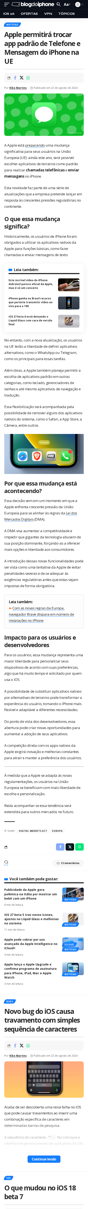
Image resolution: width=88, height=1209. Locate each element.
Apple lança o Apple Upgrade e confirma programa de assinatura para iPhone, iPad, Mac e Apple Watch (30, 970)
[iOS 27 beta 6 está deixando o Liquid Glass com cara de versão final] (68, 321)
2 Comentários (70, 863)
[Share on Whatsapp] (28, 77)
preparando (35, 145)
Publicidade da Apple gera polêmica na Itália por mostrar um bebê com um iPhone (30, 894)
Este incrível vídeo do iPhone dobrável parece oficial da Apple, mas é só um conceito (31, 284)
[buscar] (59, 4)
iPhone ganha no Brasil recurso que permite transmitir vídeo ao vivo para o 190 (31, 302)
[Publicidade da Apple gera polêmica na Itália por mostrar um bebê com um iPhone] (73, 894)
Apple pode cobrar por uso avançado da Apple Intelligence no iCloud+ (30, 943)
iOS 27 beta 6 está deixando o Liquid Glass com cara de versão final (30, 320)
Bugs (9, 1001)
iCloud (69, 944)
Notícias (12, 24)
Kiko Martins (18, 88)
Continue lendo (44, 1159)
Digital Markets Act (33, 830)
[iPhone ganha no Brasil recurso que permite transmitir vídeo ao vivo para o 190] (68, 303)
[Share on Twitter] (22, 77)
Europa (57, 830)
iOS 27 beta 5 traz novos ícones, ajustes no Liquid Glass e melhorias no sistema (31, 919)
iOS (8, 1177)
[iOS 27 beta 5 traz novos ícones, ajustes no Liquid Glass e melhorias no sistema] (73, 919)
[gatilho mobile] (8, 4)
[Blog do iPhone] (34, 4)
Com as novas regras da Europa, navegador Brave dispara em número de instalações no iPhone (41, 614)
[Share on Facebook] (15, 77)
